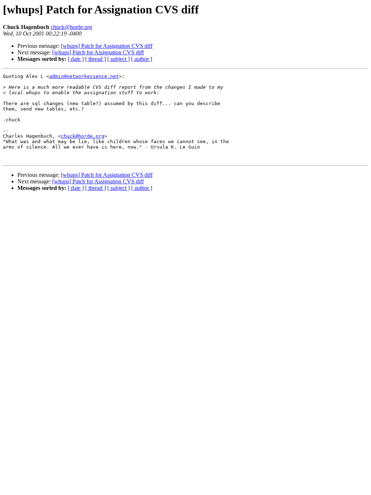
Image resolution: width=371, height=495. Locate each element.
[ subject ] (118, 59)
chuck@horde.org (71, 27)
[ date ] (76, 59)
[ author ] (141, 59)
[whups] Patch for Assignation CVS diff (107, 46)
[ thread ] (95, 59)
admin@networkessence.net (84, 76)
